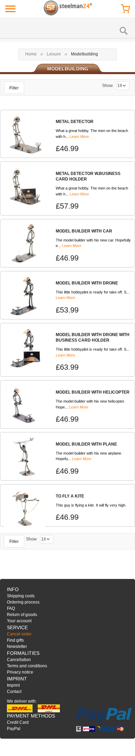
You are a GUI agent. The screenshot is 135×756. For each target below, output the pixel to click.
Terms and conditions (27, 665)
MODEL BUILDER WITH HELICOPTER (92, 392)
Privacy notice (20, 672)
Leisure (54, 54)
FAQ (11, 608)
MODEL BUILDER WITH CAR (84, 231)
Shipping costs (21, 596)
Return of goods (22, 614)
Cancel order (19, 634)
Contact (14, 691)
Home (31, 54)
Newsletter (17, 646)
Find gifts (15, 640)
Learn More (79, 136)
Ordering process (23, 602)
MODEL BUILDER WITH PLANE (86, 444)
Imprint (13, 685)
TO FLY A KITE (70, 496)
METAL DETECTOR (74, 121)
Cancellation (19, 659)
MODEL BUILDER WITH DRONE (87, 283)
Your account (19, 620)
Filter (14, 88)
